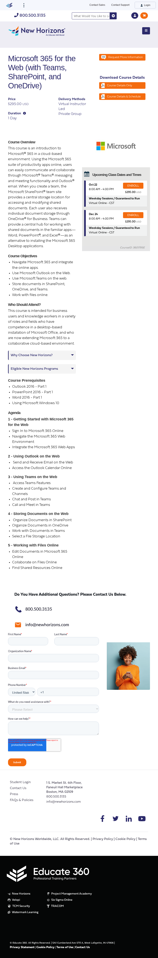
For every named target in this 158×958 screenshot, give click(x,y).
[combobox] (91, 15)
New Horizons (20, 893)
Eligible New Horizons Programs (34, 369)
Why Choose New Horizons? (31, 355)
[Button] (146, 31)
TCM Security (21, 906)
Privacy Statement (22, 947)
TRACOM (57, 906)
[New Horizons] (37, 30)
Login (146, 5)
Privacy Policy (103, 839)
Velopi (15, 900)
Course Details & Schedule (124, 96)
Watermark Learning (24, 912)
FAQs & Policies (21, 800)
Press (14, 794)
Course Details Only (119, 85)
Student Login (20, 782)
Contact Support (120, 5)
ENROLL (133, 185)
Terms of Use (64, 947)
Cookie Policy (125, 839)
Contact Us (18, 788)
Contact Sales (97, 5)
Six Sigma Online (61, 900)
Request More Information (125, 57)
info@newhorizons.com (63, 802)
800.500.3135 (32, 15)
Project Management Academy (71, 893)
